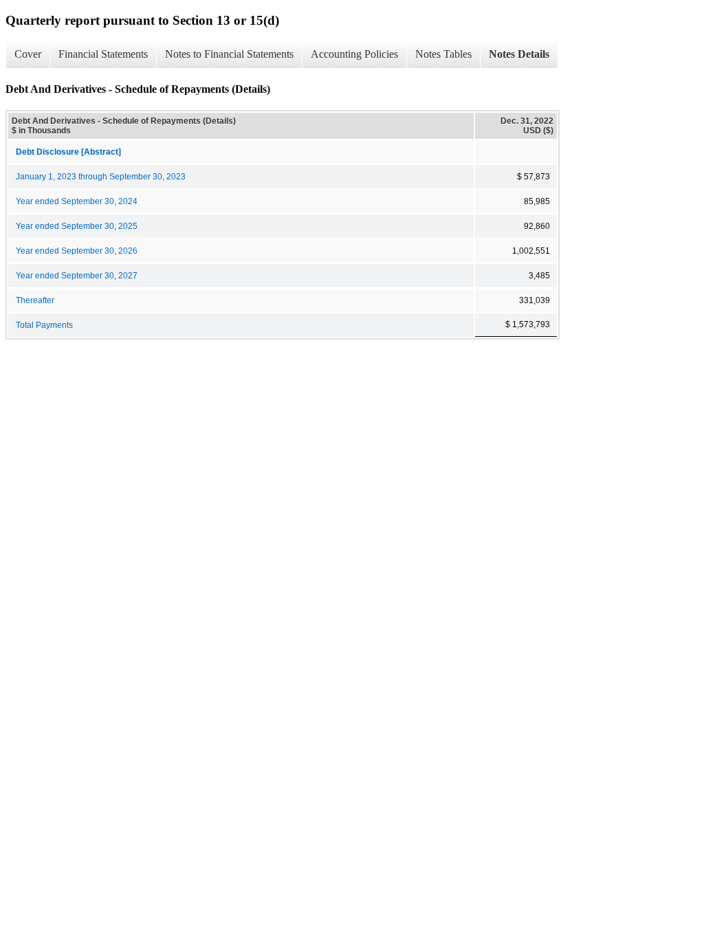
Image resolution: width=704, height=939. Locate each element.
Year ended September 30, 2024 (77, 201)
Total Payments (44, 325)
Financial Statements (103, 54)
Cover (27, 54)
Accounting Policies (354, 54)
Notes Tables (443, 54)
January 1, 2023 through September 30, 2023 (101, 177)
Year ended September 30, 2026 (77, 251)
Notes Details (519, 54)
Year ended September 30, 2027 (77, 276)
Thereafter (35, 300)
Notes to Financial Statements (229, 54)
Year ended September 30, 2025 (77, 226)
